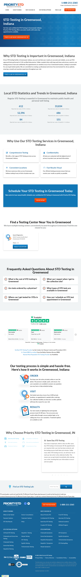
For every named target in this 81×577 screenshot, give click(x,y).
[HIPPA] (16, 557)
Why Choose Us (30, 10)
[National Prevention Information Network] (23, 557)
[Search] (66, 487)
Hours (15, 243)
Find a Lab (58, 10)
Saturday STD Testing (64, 518)
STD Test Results (7, 521)
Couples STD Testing (46, 525)
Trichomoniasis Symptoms (66, 539)
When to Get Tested (8, 514)
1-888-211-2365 (69, 2)
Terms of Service (49, 557)
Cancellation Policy (61, 557)
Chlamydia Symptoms (46, 532)
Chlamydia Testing (8, 542)
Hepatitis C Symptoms (46, 543)
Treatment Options (26, 518)
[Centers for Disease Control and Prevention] (29, 557)
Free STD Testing (63, 514)
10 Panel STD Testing (9, 532)
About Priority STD (45, 514)
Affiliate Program (63, 525)
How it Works (17, 10)
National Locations (64, 521)
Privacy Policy (39, 557)
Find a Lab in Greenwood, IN (15, 74)
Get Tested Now (70, 9)
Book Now (40, 200)
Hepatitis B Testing (8, 549)
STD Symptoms (45, 529)
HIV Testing (24, 539)
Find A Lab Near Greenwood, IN (16, 37)
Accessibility (72, 557)
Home (7, 10)
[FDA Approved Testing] (8, 557)
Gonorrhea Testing (8, 545)
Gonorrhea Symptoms (46, 536)
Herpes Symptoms (45, 546)
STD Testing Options (45, 10)
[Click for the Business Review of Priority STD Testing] (12, 564)
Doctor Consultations (27, 514)
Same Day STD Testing (46, 521)
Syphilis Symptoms (64, 536)
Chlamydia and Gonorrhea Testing (10, 537)
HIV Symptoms (63, 532)
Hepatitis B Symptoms (46, 539)
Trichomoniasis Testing (27, 546)
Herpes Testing (25, 536)
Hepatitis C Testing (26, 532)
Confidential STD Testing (47, 518)
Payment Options (8, 518)
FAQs (22, 521)
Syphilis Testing (25, 543)
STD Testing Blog (63, 543)
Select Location (20, 247)
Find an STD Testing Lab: (23, 487)
